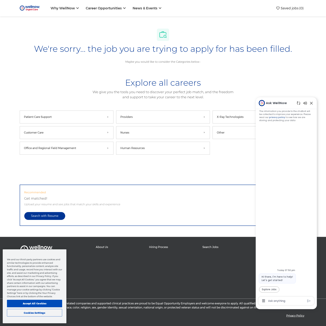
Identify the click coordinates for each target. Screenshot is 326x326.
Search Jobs (210, 247)
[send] (309, 301)
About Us (102, 247)
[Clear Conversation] (298, 103)
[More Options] (263, 301)
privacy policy (277, 117)
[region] (286, 201)
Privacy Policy (295, 315)
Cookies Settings (34, 312)
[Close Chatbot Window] (311, 103)
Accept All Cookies (35, 303)
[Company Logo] (30, 8)
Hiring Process (158, 247)
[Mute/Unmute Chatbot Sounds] (305, 102)
